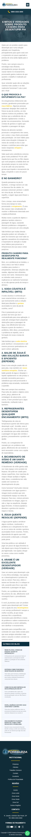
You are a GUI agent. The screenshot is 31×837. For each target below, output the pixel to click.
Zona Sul (16, 802)
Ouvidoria (15, 776)
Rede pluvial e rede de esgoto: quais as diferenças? (13, 651)
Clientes (15, 767)
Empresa (16, 764)
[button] (27, 4)
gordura (21, 303)
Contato (15, 773)
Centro (15, 790)
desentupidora (22, 608)
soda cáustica (21, 341)
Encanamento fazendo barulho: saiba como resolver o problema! (13, 722)
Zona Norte (15, 796)
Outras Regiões (15, 805)
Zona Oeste (15, 799)
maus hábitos (7, 106)
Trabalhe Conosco (16, 770)
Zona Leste (15, 793)
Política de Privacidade (15, 779)
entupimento (17, 206)
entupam (17, 148)
